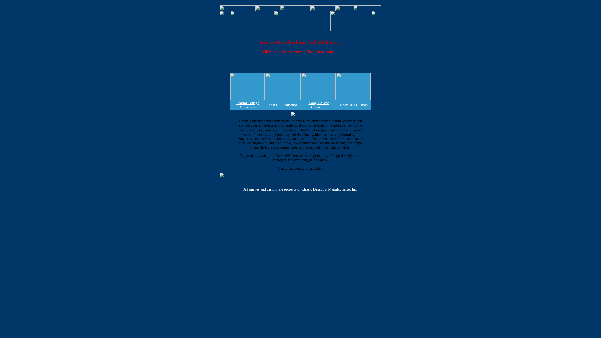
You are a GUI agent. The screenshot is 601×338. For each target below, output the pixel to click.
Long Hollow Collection (319, 105)
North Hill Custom (354, 105)
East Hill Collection (283, 105)
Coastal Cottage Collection (247, 105)
